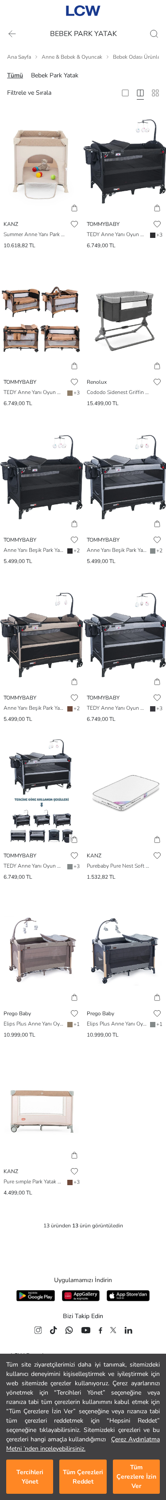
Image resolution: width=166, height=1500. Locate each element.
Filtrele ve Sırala (29, 92)
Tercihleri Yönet (29, 1477)
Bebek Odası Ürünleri (138, 56)
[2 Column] (125, 93)
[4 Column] (140, 93)
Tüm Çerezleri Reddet (83, 1477)
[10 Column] (155, 93)
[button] (74, 208)
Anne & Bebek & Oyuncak (72, 56)
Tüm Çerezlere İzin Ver (136, 1476)
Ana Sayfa (19, 56)
